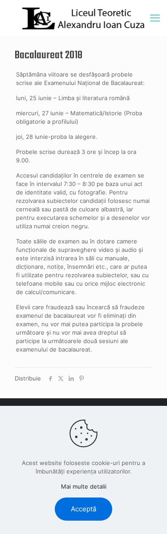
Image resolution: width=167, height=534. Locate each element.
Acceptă (83, 509)
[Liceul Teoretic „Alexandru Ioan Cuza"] (83, 17)
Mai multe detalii (83, 486)
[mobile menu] (155, 17)
